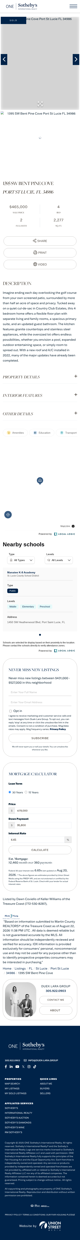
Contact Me (55, 1000)
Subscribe (40, 738)
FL (31, 968)
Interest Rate (17, 833)
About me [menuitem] (46, 1083)
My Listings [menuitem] (12, 1088)
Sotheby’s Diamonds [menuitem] (18, 1122)
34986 (10, 973)
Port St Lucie (60, 968)
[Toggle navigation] (73, 6)
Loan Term (15, 783)
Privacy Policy (58, 729)
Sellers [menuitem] (45, 1093)
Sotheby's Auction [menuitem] (17, 1118)
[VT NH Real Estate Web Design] (50, 1226)
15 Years (33, 792)
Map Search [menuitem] (12, 1083)
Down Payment (18, 819)
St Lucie (41, 968)
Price (12, 804)
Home (7, 968)
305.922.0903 (56, 991)
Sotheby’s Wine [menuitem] (15, 1127)
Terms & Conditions (34, 1215)
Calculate (40, 850)
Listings (20, 968)
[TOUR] (40, 264)
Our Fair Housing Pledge (60, 1215)
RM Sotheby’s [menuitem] (13, 1132)
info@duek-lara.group (43, 1060)
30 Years (17, 792)
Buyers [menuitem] (44, 1088)
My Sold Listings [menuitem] (15, 1093)
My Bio (55, 1010)
